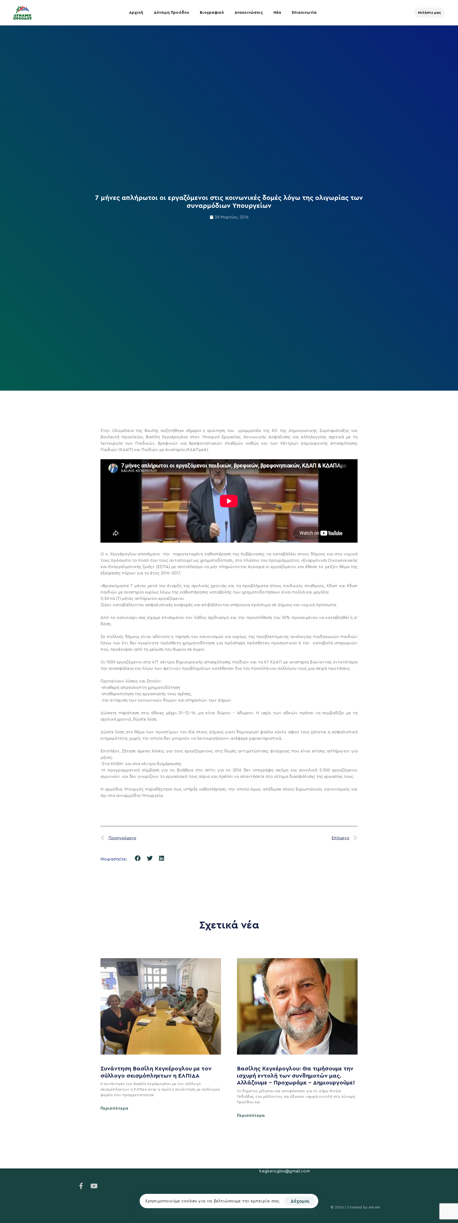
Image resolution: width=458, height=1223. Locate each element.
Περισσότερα (114, 1108)
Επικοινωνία (304, 13)
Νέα (277, 13)
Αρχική (136, 13)
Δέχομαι (300, 1201)
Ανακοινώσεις (249, 13)
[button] (138, 858)
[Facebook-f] (81, 1186)
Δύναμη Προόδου (171, 13)
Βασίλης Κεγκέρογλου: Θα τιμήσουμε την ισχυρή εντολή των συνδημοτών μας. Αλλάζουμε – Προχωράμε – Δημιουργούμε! (296, 1076)
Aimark (374, 1207)
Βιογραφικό (212, 13)
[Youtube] (94, 1186)
